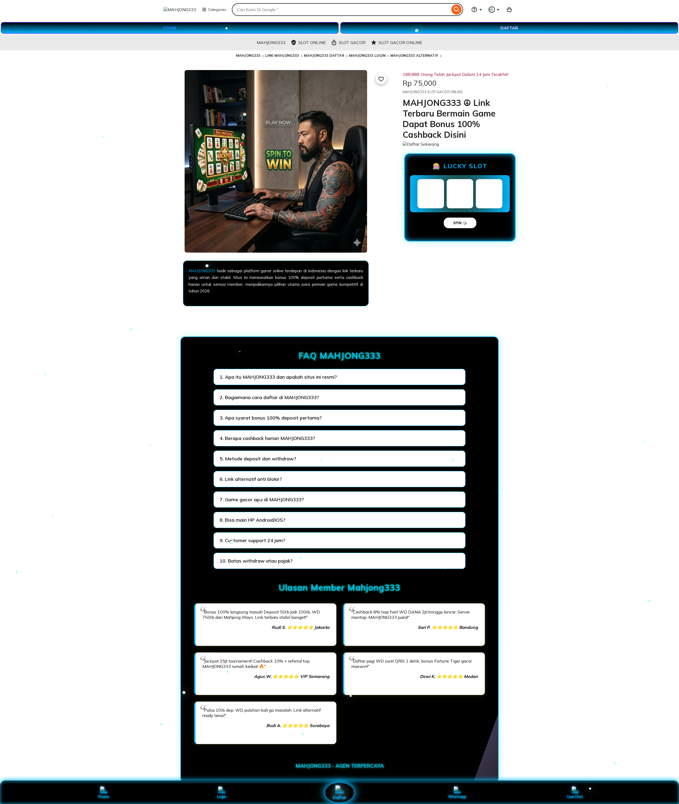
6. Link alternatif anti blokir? (251, 479)
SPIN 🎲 (460, 223)
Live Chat (575, 796)
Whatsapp (457, 796)
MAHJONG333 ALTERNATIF (414, 55)
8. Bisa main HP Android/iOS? (252, 520)
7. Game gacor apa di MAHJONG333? (262, 499)
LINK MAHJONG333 (282, 55)
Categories (217, 9)
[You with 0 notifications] (494, 9)
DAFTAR (509, 28)
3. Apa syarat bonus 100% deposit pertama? (271, 418)
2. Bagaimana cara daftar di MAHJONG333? (269, 397)
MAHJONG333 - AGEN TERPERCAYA (339, 766)
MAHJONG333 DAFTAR (324, 55)
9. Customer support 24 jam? (252, 540)
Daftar (339, 797)
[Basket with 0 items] (509, 9)
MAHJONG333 (248, 55)
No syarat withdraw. (274, 440)
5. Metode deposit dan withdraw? (258, 459)
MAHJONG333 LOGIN (367, 55)
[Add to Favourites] (381, 78)
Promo (103, 796)
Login (221, 796)
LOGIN (169, 28)
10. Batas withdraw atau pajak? (256, 561)
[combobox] (341, 9)
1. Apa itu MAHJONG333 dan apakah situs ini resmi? (278, 377)
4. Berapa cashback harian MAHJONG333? (267, 438)
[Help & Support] (476, 9)
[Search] (456, 9)
